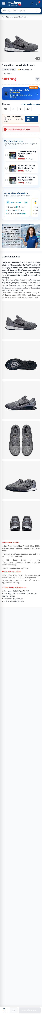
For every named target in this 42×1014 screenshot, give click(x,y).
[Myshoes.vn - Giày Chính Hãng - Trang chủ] (14, 3)
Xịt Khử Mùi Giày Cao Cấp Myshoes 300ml (26, 179)
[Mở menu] (4, 3)
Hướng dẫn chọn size (31, 104)
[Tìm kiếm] (37, 10)
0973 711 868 (30, 119)
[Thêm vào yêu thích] (37, 79)
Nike (11, 265)
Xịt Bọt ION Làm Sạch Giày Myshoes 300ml (26, 166)
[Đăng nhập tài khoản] (32, 3)
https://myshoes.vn (17, 601)
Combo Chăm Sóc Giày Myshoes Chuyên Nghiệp (27, 153)
